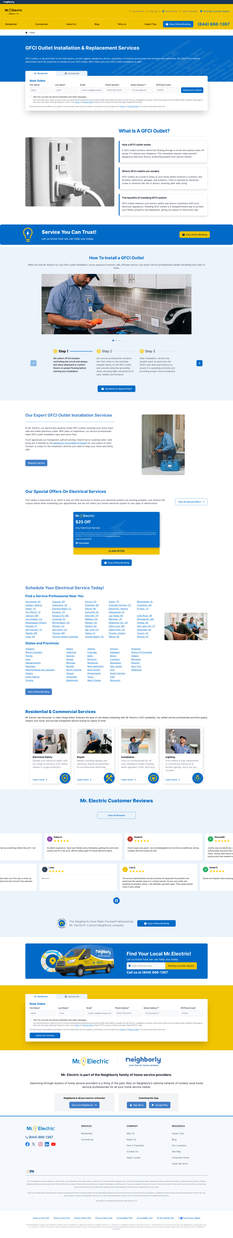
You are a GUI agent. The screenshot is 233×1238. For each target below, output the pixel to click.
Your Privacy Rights (191, 1218)
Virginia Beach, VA (94, 636)
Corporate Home (180, 1157)
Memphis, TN (115, 619)
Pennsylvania (94, 673)
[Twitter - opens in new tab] (34, 1144)
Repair (81, 757)
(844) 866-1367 (155, 972)
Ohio (112, 669)
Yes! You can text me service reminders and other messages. (60, 97)
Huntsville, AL (92, 612)
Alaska (69, 648)
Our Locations (179, 1145)
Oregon (70, 673)
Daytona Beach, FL (61, 608)
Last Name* (60, 85)
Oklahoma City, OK (118, 622)
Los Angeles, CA (33, 619)
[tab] (215, 11)
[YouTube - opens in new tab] (53, 1144)
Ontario (29, 673)
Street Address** (138, 85)
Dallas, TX (30, 608)
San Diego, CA (59, 629)
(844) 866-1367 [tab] (214, 24)
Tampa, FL (90, 633)
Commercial (73, 73)
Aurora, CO (90, 601)
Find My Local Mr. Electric (181, 965)
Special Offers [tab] (171, 11)
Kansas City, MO (60, 615)
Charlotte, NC (92, 605)
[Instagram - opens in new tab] (40, 1144)
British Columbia (33, 652)
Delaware (115, 652)
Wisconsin (115, 680)
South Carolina (117, 673)
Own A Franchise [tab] (190, 11)
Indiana (134, 655)
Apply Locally (134, 1157)
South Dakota (32, 676)
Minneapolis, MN (145, 619)
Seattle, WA (31, 633)
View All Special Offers (189, 501)
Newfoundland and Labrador (40, 669)
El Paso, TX (142, 608)
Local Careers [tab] (138, 11)
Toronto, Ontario (117, 633)
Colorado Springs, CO (120, 605)
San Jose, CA (92, 629)
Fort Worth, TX (32, 612)
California (71, 652)
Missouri (135, 662)
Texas (90, 676)
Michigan (70, 662)
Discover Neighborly (82, 1105)
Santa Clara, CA (117, 629)
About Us (131, 1139)
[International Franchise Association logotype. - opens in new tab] (30, 1171)
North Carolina (73, 669)
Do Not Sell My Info (165, 1218)
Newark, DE (91, 622)
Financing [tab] (153, 11)
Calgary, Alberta (33, 605)
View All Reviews (116, 815)
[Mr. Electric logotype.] (91, 1061)
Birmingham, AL (145, 601)
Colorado (92, 652)
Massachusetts (33, 662)
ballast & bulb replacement (185, 760)
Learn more (38, 780)
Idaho (90, 655)
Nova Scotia (93, 669)
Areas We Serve (180, 1163)
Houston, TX (58, 612)
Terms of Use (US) (41, 1218)
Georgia (70, 655)
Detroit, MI (90, 608)
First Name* (35, 85)
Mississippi (115, 662)
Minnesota (92, 662)
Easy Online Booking (196, 234)
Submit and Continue (192, 90)
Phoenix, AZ (58, 626)
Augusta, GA (58, 601)
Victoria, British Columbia (65, 636)
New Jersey (116, 666)
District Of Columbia (141, 652)
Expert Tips (178, 1133)
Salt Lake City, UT (146, 626)
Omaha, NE (142, 622)
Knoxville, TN (91, 615)
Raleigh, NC (91, 626)
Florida (28, 655)
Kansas (69, 659)
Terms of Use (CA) (61, 1218)
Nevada (70, 666)
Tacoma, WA (58, 633)
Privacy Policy (88, 102)
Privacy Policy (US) (82, 1218)
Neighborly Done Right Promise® (70, 443)
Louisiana (115, 659)
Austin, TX (114, 601)
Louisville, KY (59, 619)
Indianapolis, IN (116, 612)
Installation (127, 757)
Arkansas (136, 648)
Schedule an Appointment (118, 388)
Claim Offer (116, 551)
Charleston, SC (59, 605)
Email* (83, 85)
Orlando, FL (31, 626)
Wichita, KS (142, 636)
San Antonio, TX (33, 629)
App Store (138, 1105)
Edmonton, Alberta (118, 608)
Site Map (176, 1151)
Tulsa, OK (30, 636)
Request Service (36, 463)
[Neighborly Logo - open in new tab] (8, 2)
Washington (72, 680)
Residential (42, 73)
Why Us (130, 1133)
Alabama (29, 648)
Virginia (29, 680)
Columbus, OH (144, 605)
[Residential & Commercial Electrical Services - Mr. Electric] (13, 11)
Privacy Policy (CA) (103, 1218)
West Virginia (94, 680)
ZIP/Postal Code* (163, 85)
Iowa (27, 659)
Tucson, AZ (142, 633)
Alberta (91, 648)
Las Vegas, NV (116, 615)
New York (136, 666)
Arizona (114, 648)
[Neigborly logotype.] (143, 1061)
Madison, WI (91, 619)
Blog (174, 1139)
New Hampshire (95, 666)
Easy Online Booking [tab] (180, 24)
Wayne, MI (114, 636)
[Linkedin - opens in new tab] (47, 1144)
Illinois (113, 655)
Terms (77, 102)
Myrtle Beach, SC (61, 622)
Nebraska (30, 666)
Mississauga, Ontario (36, 622)
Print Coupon (84, 543)
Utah (112, 676)
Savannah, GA (144, 629)
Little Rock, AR (144, 615)
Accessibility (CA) (145, 1218)
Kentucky (92, 659)
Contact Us (132, 1151)
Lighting (170, 757)
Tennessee (71, 676)
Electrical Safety (42, 757)
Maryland (136, 659)
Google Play (161, 1105)
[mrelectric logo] (48, 1128)
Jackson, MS (31, 615)
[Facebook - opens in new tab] (27, 1144)
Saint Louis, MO (117, 626)
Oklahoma (136, 669)
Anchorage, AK (33, 601)
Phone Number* (112, 85)
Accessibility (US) (124, 1218)
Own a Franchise (135, 1145)
